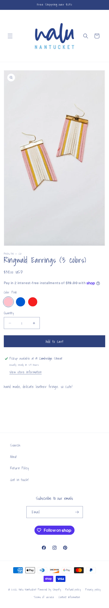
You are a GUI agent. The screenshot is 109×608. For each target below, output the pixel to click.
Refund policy (73, 589)
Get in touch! (19, 480)
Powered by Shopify (49, 589)
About (13, 456)
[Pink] (8, 301)
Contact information (69, 597)
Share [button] (13, 401)
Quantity (9, 313)
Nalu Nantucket (28, 589)
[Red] (32, 301)
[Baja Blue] (20, 301)
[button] (10, 36)
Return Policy (19, 468)
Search (15, 445)
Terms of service (43, 597)
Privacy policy (93, 589)
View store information (25, 372)
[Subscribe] (77, 512)
